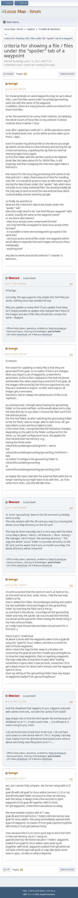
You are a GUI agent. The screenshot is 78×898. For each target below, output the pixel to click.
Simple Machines (47, 894)
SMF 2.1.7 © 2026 (31, 894)
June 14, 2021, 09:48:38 (15, 507)
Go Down (8, 74)
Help (25, 890)
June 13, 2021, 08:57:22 (15, 89)
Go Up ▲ (51, 890)
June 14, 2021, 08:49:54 (15, 283)
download (22, 334)
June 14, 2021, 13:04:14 (15, 585)
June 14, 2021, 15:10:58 (15, 701)
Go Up (6, 869)
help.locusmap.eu (57, 328)
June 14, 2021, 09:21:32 (15, 354)
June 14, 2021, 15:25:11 (15, 778)
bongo (13, 84)
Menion (14, 278)
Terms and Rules (37, 890)
